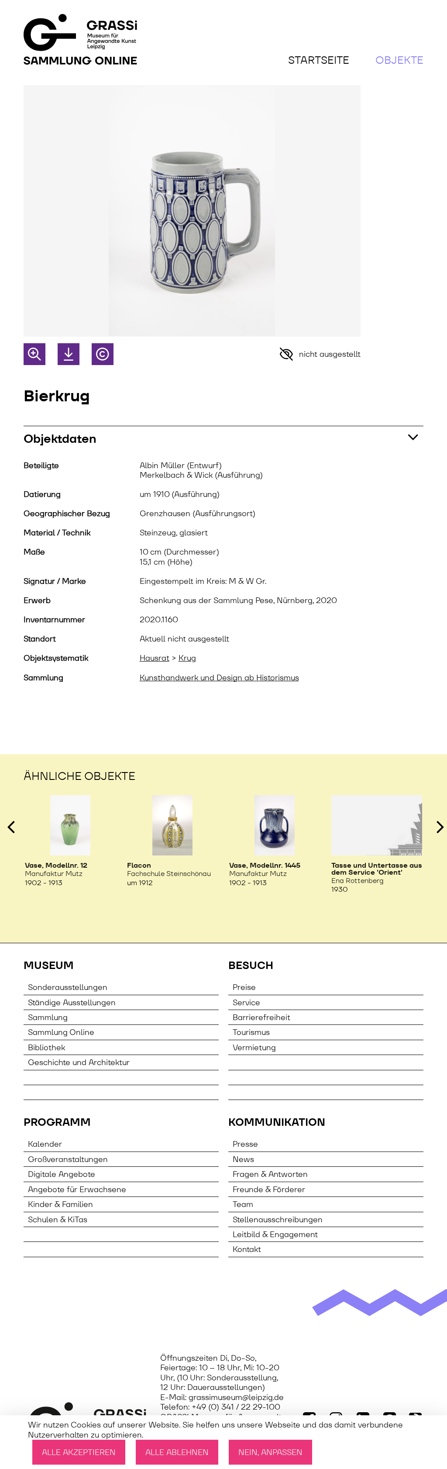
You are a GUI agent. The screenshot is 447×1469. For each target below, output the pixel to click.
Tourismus (251, 1032)
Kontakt (247, 1249)
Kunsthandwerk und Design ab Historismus (219, 678)
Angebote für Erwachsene (77, 1189)
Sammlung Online (61, 1032)
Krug (187, 658)
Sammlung (48, 1017)
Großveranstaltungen (68, 1159)
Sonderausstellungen (67, 987)
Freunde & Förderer (269, 1189)
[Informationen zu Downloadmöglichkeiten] (68, 354)
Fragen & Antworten (270, 1174)
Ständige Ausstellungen (72, 1002)
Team (243, 1204)
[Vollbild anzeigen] (34, 354)
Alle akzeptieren (79, 1452)
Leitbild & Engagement (275, 1234)
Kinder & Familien (60, 1204)
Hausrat (154, 658)
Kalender (45, 1144)
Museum (49, 965)
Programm (57, 1122)
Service (246, 1002)
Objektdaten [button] (60, 438)
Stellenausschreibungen (278, 1219)
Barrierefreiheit (261, 1017)
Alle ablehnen (177, 1452)
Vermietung (254, 1047)
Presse (245, 1144)
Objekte (399, 60)
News (243, 1159)
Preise (244, 987)
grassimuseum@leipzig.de (236, 1397)
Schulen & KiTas (57, 1219)
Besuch (250, 965)
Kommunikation (276, 1122)
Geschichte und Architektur (79, 1062)
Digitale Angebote (61, 1174)
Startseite (318, 60)
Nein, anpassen (270, 1452)
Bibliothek (46, 1047)
